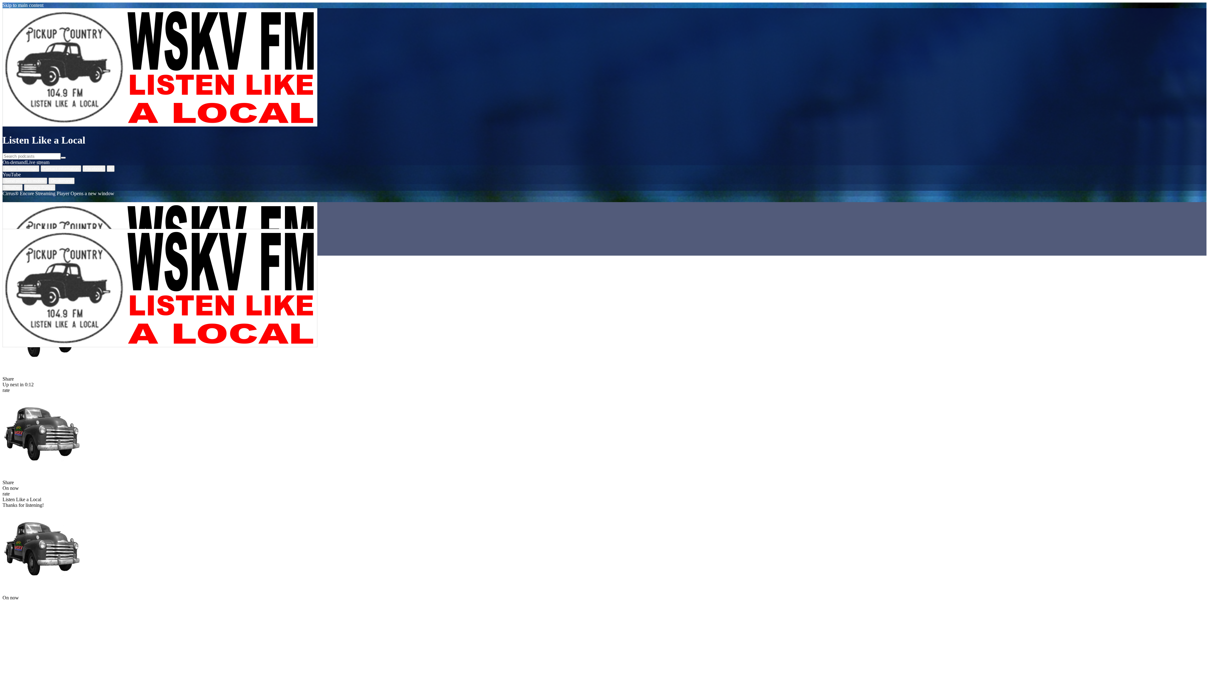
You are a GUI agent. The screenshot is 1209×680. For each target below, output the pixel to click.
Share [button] (8, 379)
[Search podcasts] (63, 158)
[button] (42, 432)
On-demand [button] (14, 162)
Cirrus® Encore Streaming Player (58, 193)
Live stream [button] (37, 162)
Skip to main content (23, 5)
